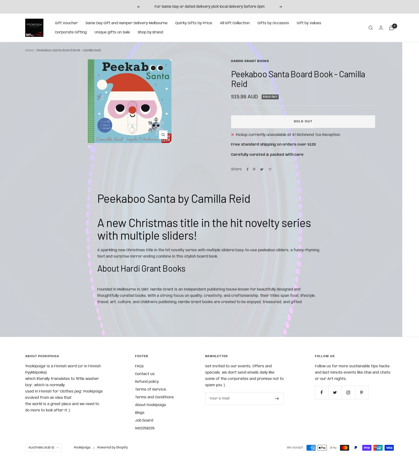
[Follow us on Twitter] (335, 392)
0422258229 (144, 428)
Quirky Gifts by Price (193, 23)
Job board (144, 421)
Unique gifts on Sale (112, 32)
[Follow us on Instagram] (348, 392)
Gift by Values (309, 23)
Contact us (145, 374)
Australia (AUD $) (41, 447)
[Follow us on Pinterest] (361, 392)
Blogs (140, 413)
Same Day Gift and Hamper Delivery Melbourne (127, 23)
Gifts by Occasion (273, 23)
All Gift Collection (235, 23)
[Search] (371, 28)
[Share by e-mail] (269, 169)
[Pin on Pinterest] (254, 169)
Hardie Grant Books (250, 61)
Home (29, 50)
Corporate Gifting (71, 32)
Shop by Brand (150, 32)
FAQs (139, 366)
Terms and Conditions (154, 397)
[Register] (277, 398)
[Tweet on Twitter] (262, 169)
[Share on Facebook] (248, 169)
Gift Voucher (66, 23)
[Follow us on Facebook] (321, 392)
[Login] (381, 28)
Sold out (303, 121)
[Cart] (391, 27)
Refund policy (147, 382)
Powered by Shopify (112, 447)
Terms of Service (150, 390)
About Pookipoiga (150, 405)
